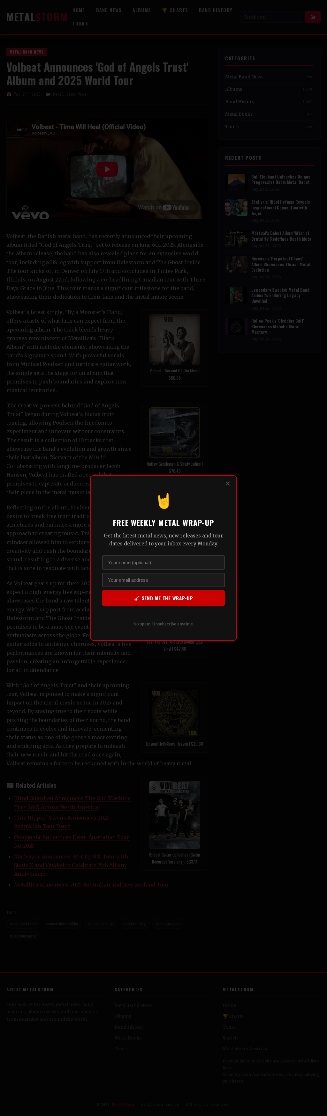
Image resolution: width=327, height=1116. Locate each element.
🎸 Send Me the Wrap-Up (163, 598)
